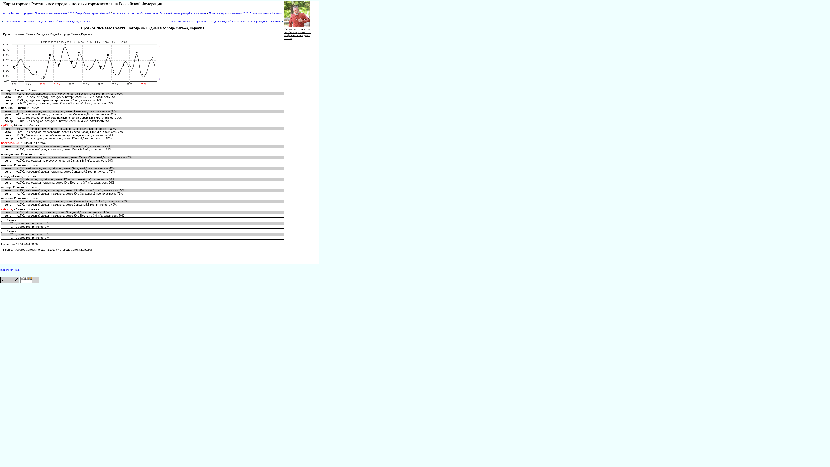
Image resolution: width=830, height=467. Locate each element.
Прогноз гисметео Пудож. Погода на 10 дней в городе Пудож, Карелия (47, 21)
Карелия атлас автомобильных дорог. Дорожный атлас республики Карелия (159, 13)
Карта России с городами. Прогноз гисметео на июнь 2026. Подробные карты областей (56, 13)
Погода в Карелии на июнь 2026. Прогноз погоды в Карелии (246, 13)
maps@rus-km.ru (10, 270)
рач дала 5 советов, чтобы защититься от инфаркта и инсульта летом (297, 34)
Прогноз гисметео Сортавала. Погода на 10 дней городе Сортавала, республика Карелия (226, 21)
